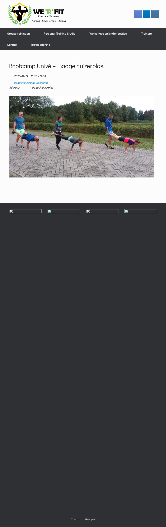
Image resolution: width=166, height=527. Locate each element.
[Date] (11, 75)
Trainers (146, 33)
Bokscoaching (40, 44)
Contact (12, 44)
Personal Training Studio (59, 33)
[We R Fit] (37, 14)
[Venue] (11, 82)
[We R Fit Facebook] (138, 14)
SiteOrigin (89, 519)
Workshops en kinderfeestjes (108, 33)
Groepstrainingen (18, 33)
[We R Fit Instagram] (155, 14)
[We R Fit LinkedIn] (146, 14)
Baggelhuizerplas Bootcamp (31, 82)
